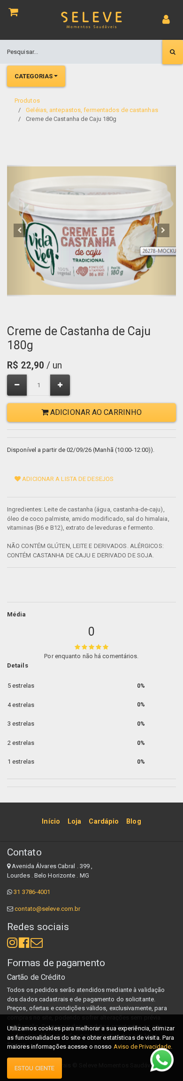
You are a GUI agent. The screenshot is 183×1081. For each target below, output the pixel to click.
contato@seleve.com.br (47, 908)
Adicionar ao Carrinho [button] (95, 412)
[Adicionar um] (60, 385)
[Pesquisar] (172, 52)
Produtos (27, 100)
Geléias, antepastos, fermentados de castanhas (92, 109)
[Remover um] (17, 385)
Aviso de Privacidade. (143, 1046)
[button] (19, 230)
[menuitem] (51, 821)
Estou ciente (34, 1068)
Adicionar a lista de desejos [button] (67, 478)
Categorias (34, 76)
